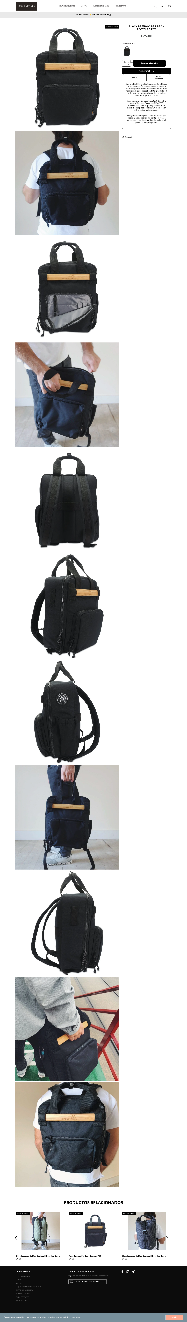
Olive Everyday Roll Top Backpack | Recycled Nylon (38, 1256)
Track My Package (23, 1276)
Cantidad (128, 62)
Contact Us (20, 1280)
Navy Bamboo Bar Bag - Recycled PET (85, 1256)
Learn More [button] (75, 1317)
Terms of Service (22, 1297)
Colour (129, 43)
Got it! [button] (174, 1317)
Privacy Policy (21, 1301)
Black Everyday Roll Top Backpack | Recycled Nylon (144, 1256)
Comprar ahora (146, 71)
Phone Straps (120, 6)
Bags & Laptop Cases (101, 6)
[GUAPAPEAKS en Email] (133, 1271)
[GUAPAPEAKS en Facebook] (122, 1271)
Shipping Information (24, 1290)
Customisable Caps (67, 6)
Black (127, 51)
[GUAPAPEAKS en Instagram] (127, 1271)
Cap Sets (83, 6)
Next (132, 15)
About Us (19, 1283)
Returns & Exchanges (24, 1294)
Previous (54, 15)
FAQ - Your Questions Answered (28, 1287)
